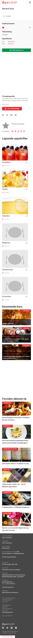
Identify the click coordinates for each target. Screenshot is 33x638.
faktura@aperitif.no (7, 612)
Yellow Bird (6, 216)
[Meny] (30, 2)
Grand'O (5, 189)
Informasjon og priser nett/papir (11, 569)
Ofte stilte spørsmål (7, 587)
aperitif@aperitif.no (7, 582)
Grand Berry (6, 162)
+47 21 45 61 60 (10, 583)
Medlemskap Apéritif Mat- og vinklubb (13, 576)
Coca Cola (10, 43)
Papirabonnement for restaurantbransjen (13, 575)
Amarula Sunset (7, 269)
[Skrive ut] (15, 115)
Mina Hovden (5, 548)
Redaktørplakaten (19, 553)
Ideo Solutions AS (11, 633)
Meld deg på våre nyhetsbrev (10, 592)
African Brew (6, 296)
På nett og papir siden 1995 (9, 564)
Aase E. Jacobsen (7, 537)
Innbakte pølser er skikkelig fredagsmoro (16, 507)
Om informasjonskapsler (9, 557)
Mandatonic (6, 243)
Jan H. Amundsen (7, 543)
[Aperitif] (9, 2)
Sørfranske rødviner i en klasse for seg (15, 463)
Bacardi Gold (11, 41)
